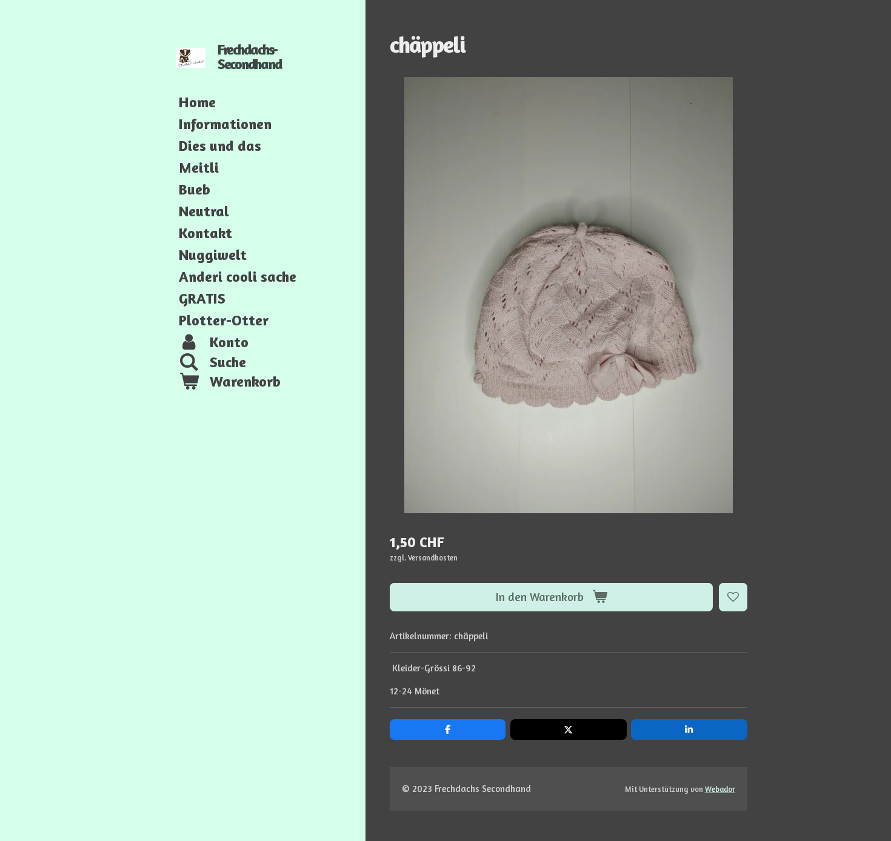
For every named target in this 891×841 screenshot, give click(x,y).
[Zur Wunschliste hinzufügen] (733, 597)
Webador (720, 789)
